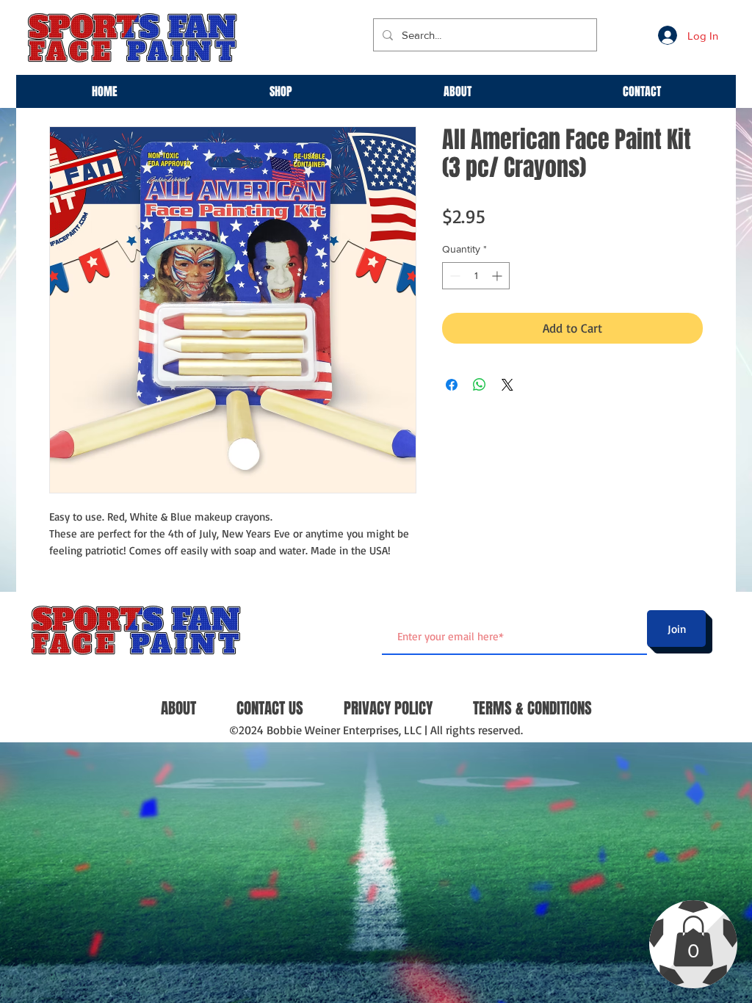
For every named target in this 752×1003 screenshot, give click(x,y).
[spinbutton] (476, 276)
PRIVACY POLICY (388, 708)
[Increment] (498, 276)
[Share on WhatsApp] (479, 385)
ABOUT (178, 708)
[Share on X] (507, 385)
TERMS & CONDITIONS (532, 708)
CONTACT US (269, 708)
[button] (693, 941)
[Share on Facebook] (451, 385)
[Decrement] (453, 276)
